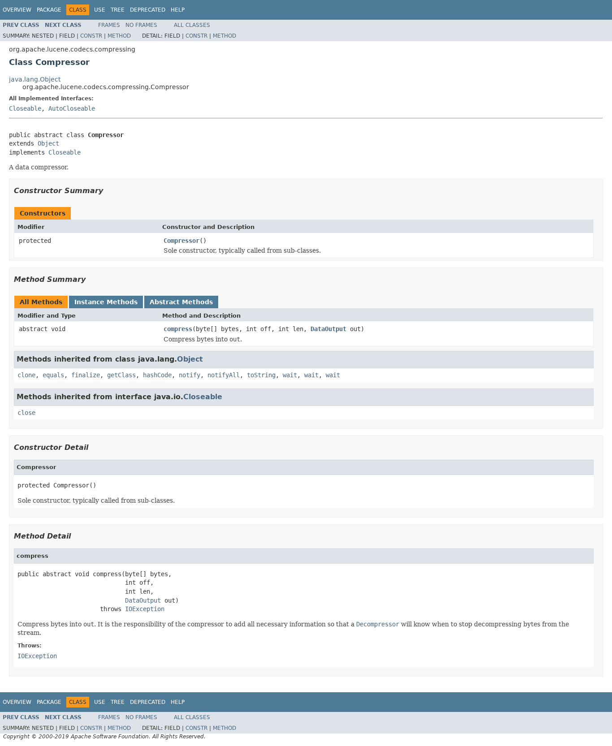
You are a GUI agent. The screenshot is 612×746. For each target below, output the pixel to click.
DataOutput (328, 328)
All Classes (192, 25)
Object (48, 143)
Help (178, 10)
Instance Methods (106, 302)
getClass (121, 375)
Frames (109, 25)
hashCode (157, 375)
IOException (144, 608)
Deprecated (147, 10)
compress (178, 328)
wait (290, 375)
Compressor (181, 240)
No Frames (141, 25)
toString (261, 375)
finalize (85, 375)
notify (189, 375)
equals (53, 375)
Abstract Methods (181, 302)
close (26, 412)
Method (119, 36)
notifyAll (223, 375)
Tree (118, 10)
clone (26, 375)
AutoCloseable (71, 108)
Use (99, 10)
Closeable (25, 108)
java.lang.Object (34, 79)
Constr (91, 36)
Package (49, 10)
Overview (17, 10)
